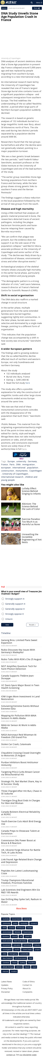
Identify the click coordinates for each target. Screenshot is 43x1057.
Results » (32, 625)
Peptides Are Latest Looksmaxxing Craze (19, 872)
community (6, 923)
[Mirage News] (8, 2)
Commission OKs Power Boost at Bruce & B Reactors (18, 842)
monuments (22, 470)
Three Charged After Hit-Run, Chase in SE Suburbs (21, 792)
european (6, 467)
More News (21, 908)
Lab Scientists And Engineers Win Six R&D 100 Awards (20, 891)
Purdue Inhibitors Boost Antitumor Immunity (19, 764)
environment (7, 932)
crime (4, 954)
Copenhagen (35, 470)
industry (37, 945)
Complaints (27, 992)
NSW (4, 928)
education (17, 945)
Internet (5, 971)
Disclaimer (5, 992)
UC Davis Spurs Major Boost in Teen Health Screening (20, 686)
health (29, 928)
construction (7, 470)
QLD (30, 958)
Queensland (27, 932)
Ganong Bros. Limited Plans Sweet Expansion (19, 641)
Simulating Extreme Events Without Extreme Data (20, 707)
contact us (10, 1054)
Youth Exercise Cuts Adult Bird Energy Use (21, 823)
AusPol (17, 949)
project (37, 949)
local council (7, 941)
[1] (28, 1034)
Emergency (13, 954)
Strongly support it (14, 598)
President (31, 963)
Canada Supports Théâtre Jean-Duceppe (17, 677)
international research (12, 476)
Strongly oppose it (14, 614)
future (14, 963)
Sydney (22, 963)
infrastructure (34, 941)
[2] (30, 1034)
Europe (11, 461)
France (4, 464)
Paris (12, 464)
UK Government (20, 958)
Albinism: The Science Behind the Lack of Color (31, 506)
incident (14, 971)
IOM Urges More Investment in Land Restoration (20, 698)
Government (16, 919)
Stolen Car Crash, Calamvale (16, 744)
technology (27, 945)
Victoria (11, 928)
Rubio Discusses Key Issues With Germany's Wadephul (18, 651)
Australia (6, 919)
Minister (17, 932)
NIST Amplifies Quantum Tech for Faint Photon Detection (19, 667)
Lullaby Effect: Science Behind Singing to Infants (31, 491)
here (27, 382)
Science (4, 8)
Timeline (6, 633)
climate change (8, 967)
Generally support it (15, 603)
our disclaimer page (27, 1054)
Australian (24, 923)
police (15, 923)
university (21, 461)
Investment (6, 945)
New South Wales (20, 941)
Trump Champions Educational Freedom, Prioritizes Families (17, 881)
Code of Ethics (29, 981)
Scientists (6, 963)
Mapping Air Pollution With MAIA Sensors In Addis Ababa (18, 717)
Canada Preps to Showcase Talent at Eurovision (20, 832)
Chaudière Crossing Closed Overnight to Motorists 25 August (21, 754)
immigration (28, 464)
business (6, 936)
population (32, 467)
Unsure (8, 619)
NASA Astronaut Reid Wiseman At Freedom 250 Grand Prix (18, 736)
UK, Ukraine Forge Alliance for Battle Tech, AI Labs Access (20, 851)
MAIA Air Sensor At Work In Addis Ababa (18, 726)
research (34, 923)
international (18, 467)
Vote (7, 625)
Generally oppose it (15, 608)
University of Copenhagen (15, 473)
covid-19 (28, 936)
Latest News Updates (6, 983)
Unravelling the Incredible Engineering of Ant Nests (32, 538)
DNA (18, 464)
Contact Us (27, 985)
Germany (32, 461)
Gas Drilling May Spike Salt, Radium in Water (21, 900)
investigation (7, 949)
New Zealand (7, 958)
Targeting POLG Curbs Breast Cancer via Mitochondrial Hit (20, 773)
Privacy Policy (7, 988)
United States (27, 949)
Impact (27, 967)
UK (21, 936)
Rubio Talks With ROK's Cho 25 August (21, 659)
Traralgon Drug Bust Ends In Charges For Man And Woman (20, 802)
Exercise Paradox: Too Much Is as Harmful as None (31, 522)
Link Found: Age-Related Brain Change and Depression (21, 861)
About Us (27, 988)
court (34, 967)
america (19, 967)
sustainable (24, 954)
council (14, 936)
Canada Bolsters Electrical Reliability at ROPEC (20, 813)
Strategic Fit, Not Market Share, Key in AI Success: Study (21, 783)
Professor (20, 928)
